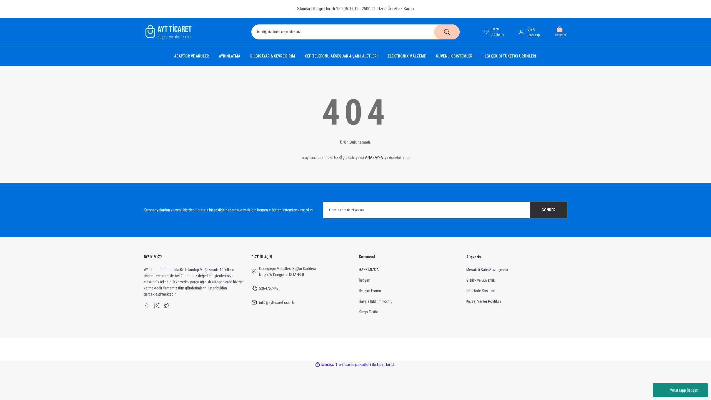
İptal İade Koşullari (480, 291)
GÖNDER (548, 210)
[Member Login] (522, 32)
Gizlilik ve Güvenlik (480, 280)
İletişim (364, 280)
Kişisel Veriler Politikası (484, 301)
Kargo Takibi (368, 312)
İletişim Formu (370, 291)
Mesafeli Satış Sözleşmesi (487, 270)
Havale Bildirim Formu (375, 301)
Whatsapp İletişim (684, 390)
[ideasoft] (326, 364)
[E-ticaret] (355, 364)
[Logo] (168, 31)
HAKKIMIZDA (369, 270)
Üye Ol (531, 29)
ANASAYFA (374, 157)
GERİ (338, 157)
